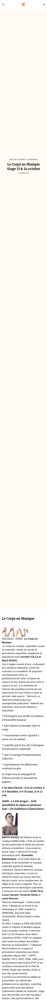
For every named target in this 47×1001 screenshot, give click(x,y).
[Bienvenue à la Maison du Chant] (23, 5)
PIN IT (16, 629)
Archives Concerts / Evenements (23, 159)
